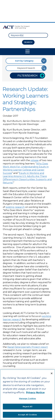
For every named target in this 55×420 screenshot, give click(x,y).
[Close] (52, 373)
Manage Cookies (27, 398)
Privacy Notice (35, 392)
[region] (27, 394)
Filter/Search (27, 75)
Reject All (27, 406)
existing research (15, 207)
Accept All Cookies (27, 414)
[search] (28, 35)
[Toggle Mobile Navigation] (27, 51)
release (34, 160)
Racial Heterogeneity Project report (27, 347)
